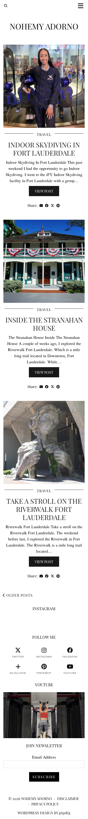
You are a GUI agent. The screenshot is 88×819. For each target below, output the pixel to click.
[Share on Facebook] (47, 205)
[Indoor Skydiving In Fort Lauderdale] (44, 86)
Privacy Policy (45, 804)
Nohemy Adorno (44, 26)
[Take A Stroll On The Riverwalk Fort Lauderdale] (44, 442)
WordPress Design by (44, 812)
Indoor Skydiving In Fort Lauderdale (44, 148)
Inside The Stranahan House (44, 323)
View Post (44, 191)
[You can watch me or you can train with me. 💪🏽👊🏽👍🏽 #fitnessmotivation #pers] (44, 715)
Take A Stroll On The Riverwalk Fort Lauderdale (44, 509)
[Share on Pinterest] (58, 205)
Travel (44, 134)
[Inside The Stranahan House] (44, 261)
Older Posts (19, 595)
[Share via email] (41, 205)
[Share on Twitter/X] (52, 205)
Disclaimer (68, 798)
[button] (82, 6)
